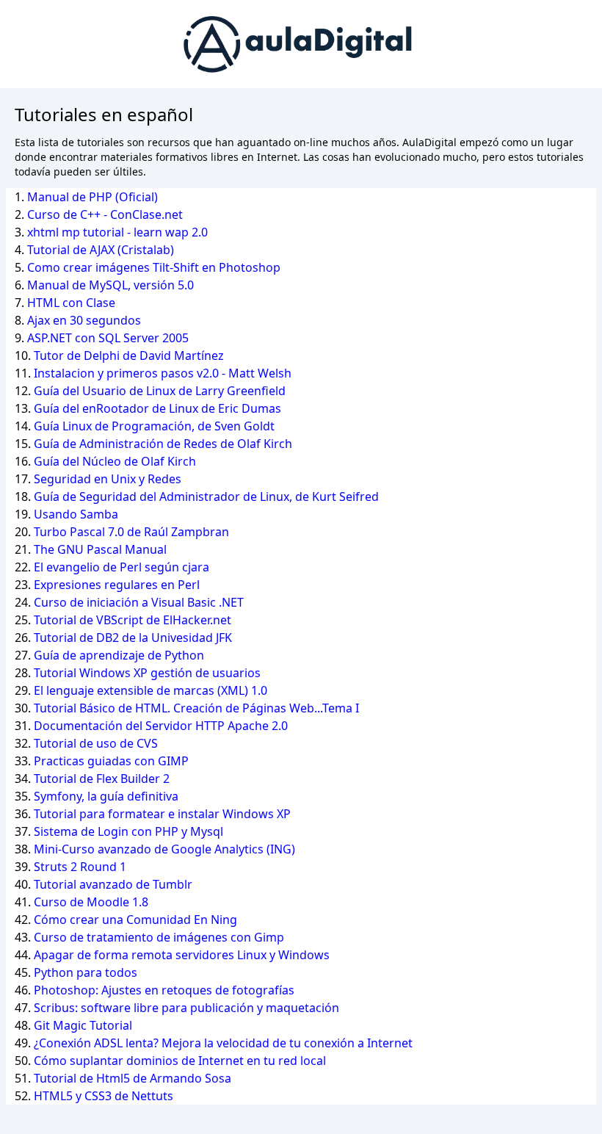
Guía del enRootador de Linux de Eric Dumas (157, 408)
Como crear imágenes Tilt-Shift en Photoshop (153, 267)
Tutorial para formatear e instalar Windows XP (162, 814)
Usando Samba (76, 514)
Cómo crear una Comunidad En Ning (135, 919)
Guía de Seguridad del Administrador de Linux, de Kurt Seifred (206, 496)
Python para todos (85, 972)
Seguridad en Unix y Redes (107, 479)
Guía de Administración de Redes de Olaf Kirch (163, 444)
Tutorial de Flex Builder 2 (102, 778)
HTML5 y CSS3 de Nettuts (103, 1096)
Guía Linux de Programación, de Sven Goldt (154, 426)
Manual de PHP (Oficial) (92, 197)
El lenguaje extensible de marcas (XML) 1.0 (150, 690)
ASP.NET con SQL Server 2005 (108, 338)
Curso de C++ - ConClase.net (105, 214)
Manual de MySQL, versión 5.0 (110, 285)
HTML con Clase (71, 303)
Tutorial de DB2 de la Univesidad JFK (133, 637)
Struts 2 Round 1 (80, 867)
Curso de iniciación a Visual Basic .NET (139, 602)
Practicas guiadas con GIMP (111, 761)
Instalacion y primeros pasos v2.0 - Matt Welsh (162, 373)
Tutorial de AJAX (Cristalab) (100, 250)
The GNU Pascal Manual (100, 549)
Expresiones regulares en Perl (117, 585)
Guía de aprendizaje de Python (119, 655)
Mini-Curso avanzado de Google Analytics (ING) (164, 849)
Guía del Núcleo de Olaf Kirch (115, 461)
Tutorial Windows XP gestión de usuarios (147, 673)
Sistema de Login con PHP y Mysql (128, 831)
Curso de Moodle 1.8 (91, 902)
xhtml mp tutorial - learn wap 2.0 (117, 232)
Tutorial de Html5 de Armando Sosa (132, 1078)
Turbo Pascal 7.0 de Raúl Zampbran (131, 532)
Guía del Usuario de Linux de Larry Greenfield (160, 391)
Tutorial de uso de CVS (96, 743)
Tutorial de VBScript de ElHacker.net (132, 620)
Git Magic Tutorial (83, 1025)
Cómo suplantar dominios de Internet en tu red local (180, 1060)
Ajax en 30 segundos (84, 320)
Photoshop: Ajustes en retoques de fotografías (164, 990)
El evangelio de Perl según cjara (121, 567)
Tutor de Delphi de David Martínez (129, 355)
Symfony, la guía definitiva (106, 796)
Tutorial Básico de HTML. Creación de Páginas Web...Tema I (196, 708)
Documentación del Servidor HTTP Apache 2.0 (161, 726)
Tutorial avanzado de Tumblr (113, 884)
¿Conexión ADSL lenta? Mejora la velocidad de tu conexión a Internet (223, 1043)
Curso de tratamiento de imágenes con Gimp (159, 937)
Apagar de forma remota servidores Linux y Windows (182, 955)
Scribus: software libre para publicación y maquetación (186, 1008)
